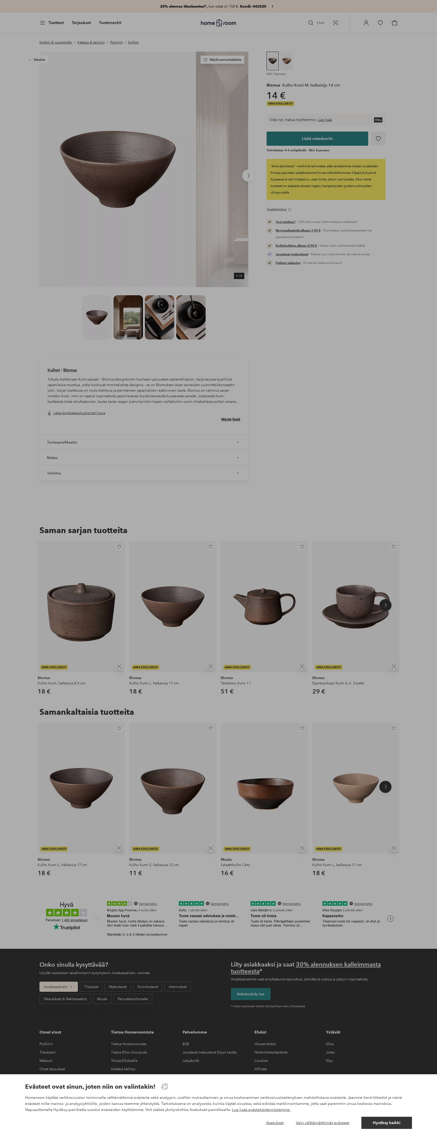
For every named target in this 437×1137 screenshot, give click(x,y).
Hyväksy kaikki (386, 1122)
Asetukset (275, 1122)
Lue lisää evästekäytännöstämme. (261, 1109)
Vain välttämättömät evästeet (322, 1122)
